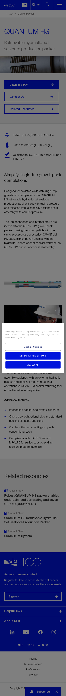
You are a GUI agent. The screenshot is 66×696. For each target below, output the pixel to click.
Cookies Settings (33, 347)
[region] (33, 348)
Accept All (33, 365)
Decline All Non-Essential (33, 356)
